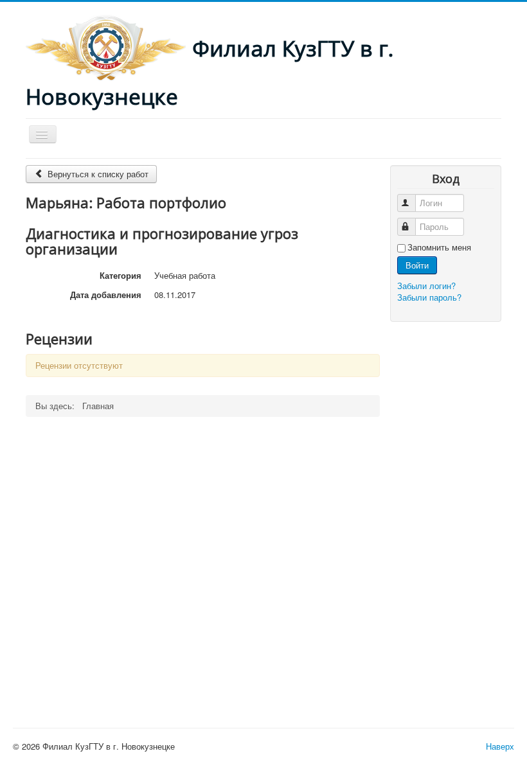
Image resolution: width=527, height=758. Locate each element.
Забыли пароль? (429, 297)
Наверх (500, 746)
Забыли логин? (426, 285)
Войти (417, 265)
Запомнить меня (439, 247)
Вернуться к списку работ (96, 174)
